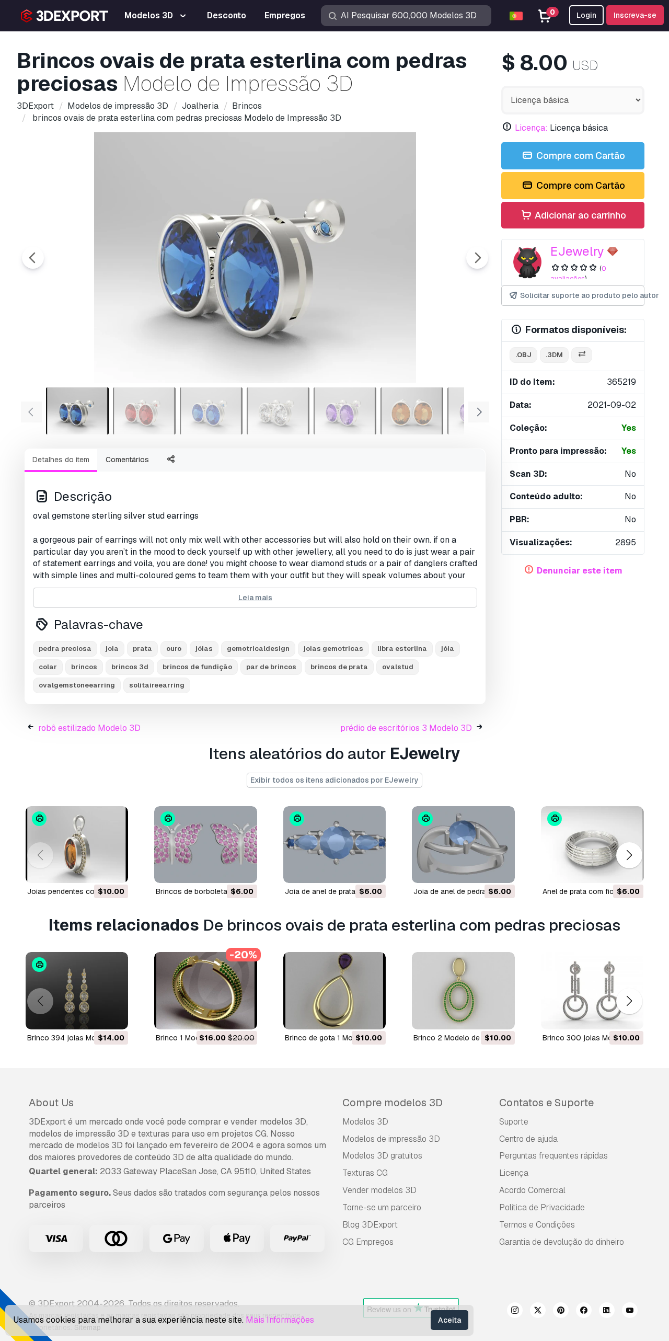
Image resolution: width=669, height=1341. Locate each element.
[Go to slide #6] (411, 410)
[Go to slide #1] (77, 410)
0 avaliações (578, 273)
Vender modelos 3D (379, 1190)
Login (586, 15)
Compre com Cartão (579, 156)
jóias (204, 648)
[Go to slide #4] (278, 410)
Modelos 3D (365, 1121)
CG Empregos (368, 1241)
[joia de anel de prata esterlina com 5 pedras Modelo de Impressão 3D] (334, 844)
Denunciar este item (579, 570)
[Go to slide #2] (144, 410)
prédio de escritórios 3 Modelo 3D (406, 728)
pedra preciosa (65, 648)
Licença (513, 1172)
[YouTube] (629, 1311)
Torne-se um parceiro (381, 1207)
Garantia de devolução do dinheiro (561, 1241)
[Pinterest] (560, 1311)
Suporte (513, 1121)
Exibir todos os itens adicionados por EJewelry (334, 780)
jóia (447, 648)
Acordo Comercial (532, 1190)
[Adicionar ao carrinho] (91, 868)
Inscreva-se (635, 15)
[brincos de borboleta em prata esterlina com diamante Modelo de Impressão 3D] (205, 844)
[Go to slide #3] (211, 410)
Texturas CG (365, 1172)
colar (48, 666)
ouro (173, 648)
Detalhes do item (60, 459)
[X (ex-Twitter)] (537, 1311)
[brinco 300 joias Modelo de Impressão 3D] (592, 990)
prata (142, 648)
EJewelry (577, 251)
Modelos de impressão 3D (391, 1138)
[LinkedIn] (606, 1311)
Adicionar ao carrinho (579, 215)
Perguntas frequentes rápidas (553, 1155)
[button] (629, 855)
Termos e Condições (537, 1224)
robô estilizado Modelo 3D (89, 728)
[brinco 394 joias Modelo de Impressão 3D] (77, 990)
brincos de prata (339, 666)
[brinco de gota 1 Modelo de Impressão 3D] (334, 990)
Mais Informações (280, 1319)
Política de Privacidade (542, 1207)
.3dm (554, 354)
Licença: (531, 127)
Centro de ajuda (528, 1138)
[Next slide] (477, 258)
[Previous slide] (33, 258)
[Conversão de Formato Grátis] (582, 355)
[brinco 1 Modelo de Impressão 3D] (205, 990)
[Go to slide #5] (345, 410)
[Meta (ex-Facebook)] (583, 1311)
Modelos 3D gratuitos (382, 1155)
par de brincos (271, 666)
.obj (523, 354)
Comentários (127, 459)
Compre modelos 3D (392, 1102)
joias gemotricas (333, 648)
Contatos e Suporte (546, 1102)
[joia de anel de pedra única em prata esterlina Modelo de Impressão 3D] (463, 844)
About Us (51, 1102)
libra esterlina (402, 648)
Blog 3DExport (370, 1224)
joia (112, 648)
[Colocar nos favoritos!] (112, 868)
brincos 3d (129, 666)
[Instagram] (514, 1311)
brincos (84, 666)
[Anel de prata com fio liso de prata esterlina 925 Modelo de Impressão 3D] (592, 844)
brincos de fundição (197, 666)
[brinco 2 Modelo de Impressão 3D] (463, 990)
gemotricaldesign (258, 648)
